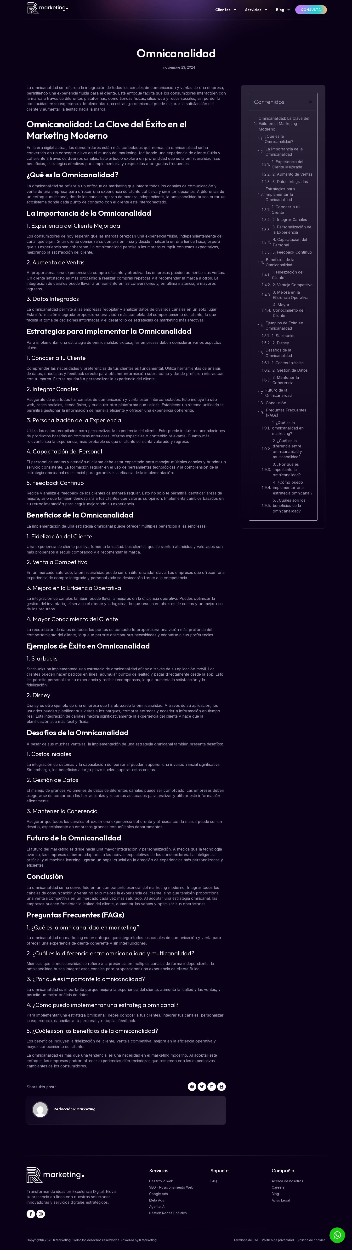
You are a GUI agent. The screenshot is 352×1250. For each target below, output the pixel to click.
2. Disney (281, 342)
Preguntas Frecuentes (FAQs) (286, 413)
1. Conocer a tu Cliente (286, 209)
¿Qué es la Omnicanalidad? (279, 139)
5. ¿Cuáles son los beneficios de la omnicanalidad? (289, 505)
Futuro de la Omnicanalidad (278, 393)
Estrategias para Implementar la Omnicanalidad (280, 194)
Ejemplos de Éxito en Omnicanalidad (284, 326)
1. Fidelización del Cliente (287, 275)
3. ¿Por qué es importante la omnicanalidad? (287, 469)
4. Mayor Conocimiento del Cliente (288, 310)
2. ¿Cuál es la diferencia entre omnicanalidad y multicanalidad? (287, 448)
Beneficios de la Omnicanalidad (280, 262)
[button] (192, 1086)
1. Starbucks (283, 335)
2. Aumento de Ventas (292, 174)
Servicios (253, 9)
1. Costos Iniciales (288, 362)
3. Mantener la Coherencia (286, 380)
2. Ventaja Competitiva (292, 284)
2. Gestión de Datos (290, 370)
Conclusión (276, 402)
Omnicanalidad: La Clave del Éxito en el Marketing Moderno (284, 123)
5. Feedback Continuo (292, 252)
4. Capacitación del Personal (290, 242)
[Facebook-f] (31, 1214)
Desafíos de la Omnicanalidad (279, 353)
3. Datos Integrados (290, 181)
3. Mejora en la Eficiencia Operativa (290, 295)
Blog (280, 9)
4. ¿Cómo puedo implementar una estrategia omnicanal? (292, 487)
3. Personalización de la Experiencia (292, 230)
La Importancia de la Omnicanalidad (284, 152)
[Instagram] (40, 1214)
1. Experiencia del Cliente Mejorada (287, 164)
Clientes (223, 9)
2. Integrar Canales (290, 219)
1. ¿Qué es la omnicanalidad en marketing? (288, 428)
